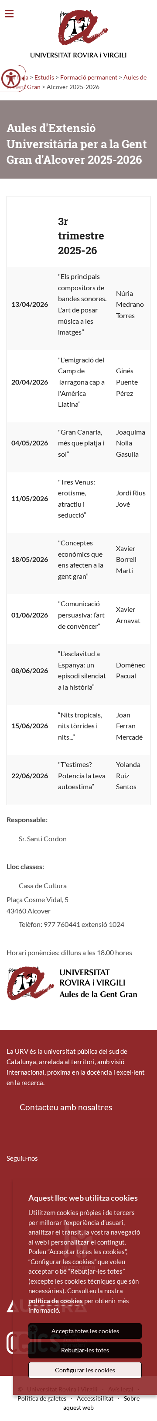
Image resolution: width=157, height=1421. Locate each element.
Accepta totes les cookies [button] (85, 1331)
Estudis (44, 77)
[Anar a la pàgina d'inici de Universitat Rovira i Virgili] (78, 34)
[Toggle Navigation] (9, 14)
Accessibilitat (95, 1398)
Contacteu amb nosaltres (66, 1107)
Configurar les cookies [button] (85, 1370)
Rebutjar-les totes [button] (85, 1350)
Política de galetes (41, 1398)
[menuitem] (12, 1184)
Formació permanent (88, 77)
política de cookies (55, 1301)
